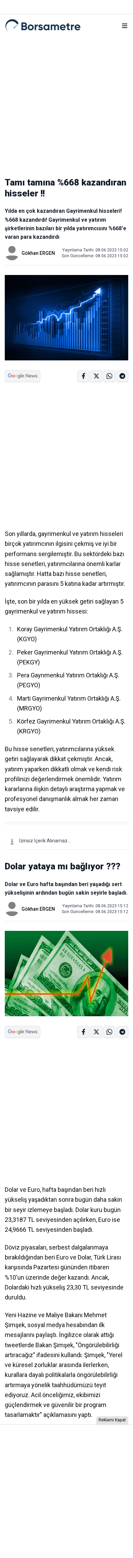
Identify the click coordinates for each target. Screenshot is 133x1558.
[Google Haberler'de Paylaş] (22, 376)
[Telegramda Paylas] (109, 376)
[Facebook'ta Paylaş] (83, 376)
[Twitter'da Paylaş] (96, 376)
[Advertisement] (66, 103)
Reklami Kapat (112, 1420)
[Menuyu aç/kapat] (124, 25)
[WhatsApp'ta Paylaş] (122, 376)
